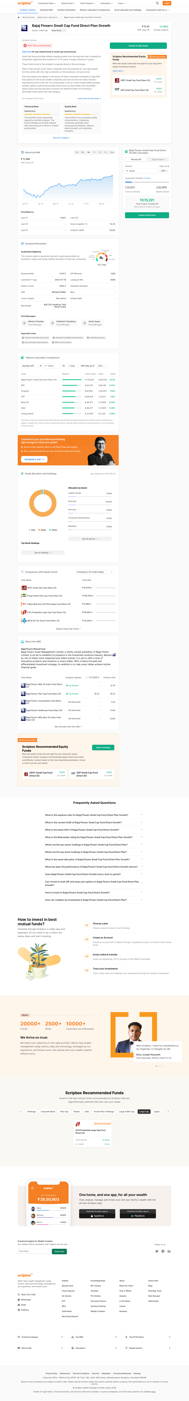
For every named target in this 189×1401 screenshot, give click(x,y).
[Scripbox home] (25, 3)
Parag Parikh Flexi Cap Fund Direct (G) (44, 596)
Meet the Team (126, 1286)
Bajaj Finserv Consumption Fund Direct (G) (43, 702)
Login (167, 3)
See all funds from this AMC (67, 726)
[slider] (133, 182)
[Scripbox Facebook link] (162, 1251)
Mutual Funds (28, 17)
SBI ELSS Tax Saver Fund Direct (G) (43, 620)
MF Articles (96, 1286)
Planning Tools (154, 1291)
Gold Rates (67, 1311)
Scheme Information (66, 10)
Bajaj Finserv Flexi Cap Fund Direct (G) (43, 694)
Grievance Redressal (122, 1373)
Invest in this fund (138, 45)
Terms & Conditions (81, 1373)
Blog (150, 1286)
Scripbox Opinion (28, 10)
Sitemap (137, 1373)
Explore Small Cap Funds (67, 629)
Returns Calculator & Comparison (95, 10)
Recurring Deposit (70, 1316)
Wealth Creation (98, 1311)
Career (122, 1306)
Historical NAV (46, 10)
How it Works (125, 1291)
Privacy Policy (51, 1373)
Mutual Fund (67, 1286)
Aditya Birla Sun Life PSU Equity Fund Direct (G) (48, 604)
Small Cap (43, 30)
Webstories (153, 1301)
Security (95, 1373)
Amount (128, 166)
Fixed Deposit (68, 1291)
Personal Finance (98, 1301)
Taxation (94, 1291)
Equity (34, 30)
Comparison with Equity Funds (160, 10)
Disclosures (65, 1373)
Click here (27, 52)
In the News (124, 1301)
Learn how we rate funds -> (89, 98)
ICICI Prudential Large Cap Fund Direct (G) (46, 612)
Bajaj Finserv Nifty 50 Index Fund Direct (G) (44, 685)
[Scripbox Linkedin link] (168, 1251)
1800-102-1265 (28, 1294)
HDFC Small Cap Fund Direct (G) (41, 588)
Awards (122, 1296)
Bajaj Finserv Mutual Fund (49, 17)
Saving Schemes (98, 1306)
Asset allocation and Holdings (128, 10)
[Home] (18, 17)
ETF (63, 1301)
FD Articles (96, 1296)
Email (23, 1305)
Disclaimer (106, 1373)
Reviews (123, 1311)
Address (25, 1310)
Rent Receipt (154, 1296)
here (154, 1392)
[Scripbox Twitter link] (157, 1251)
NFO (64, 1306)
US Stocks (66, 1296)
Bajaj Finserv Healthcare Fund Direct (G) (44, 710)
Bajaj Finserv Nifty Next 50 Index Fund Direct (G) (43, 718)
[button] (48, 3)
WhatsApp (26, 1299)
